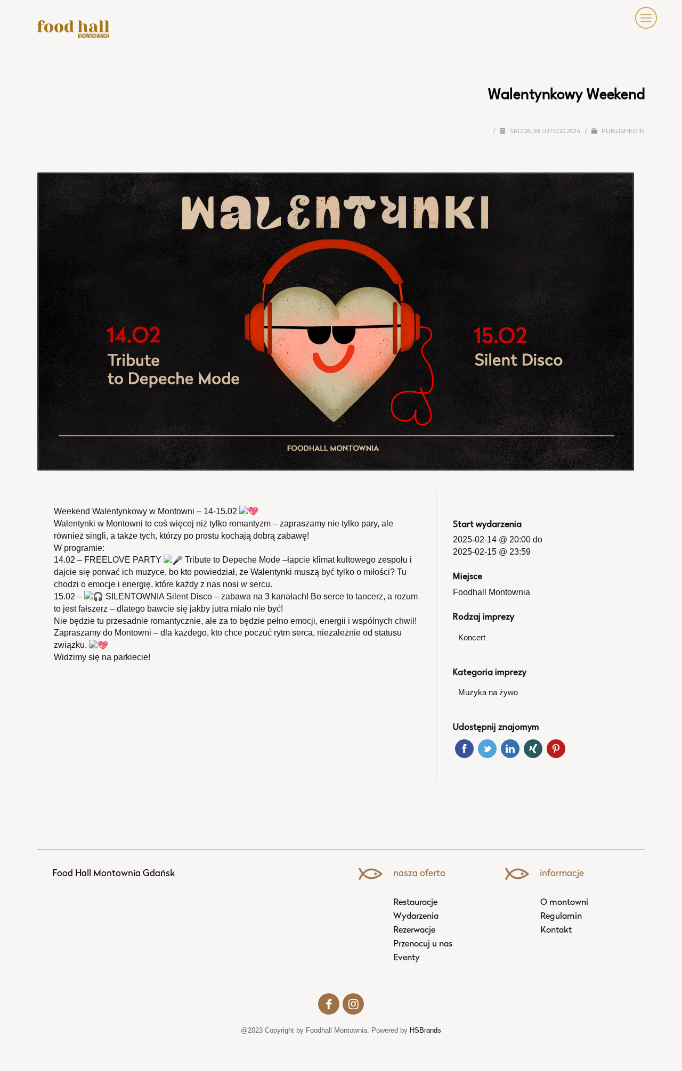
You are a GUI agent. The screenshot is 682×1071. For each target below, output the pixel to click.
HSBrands (425, 1030)
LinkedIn (510, 748)
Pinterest (556, 748)
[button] (643, 18)
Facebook (464, 748)
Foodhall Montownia (491, 592)
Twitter (487, 748)
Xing (533, 748)
